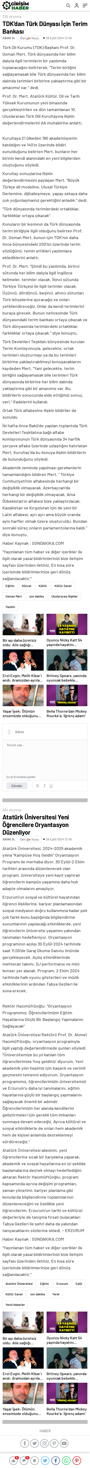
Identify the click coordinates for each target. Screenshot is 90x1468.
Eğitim (10, 586)
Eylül (79, 1284)
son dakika (36, 596)
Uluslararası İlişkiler (64, 596)
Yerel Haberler (15, 1305)
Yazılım (10, 607)
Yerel (55, 1294)
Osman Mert (14, 596)
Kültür (43, 586)
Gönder (17, 786)
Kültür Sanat (63, 586)
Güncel (26, 586)
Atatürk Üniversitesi (19, 1284)
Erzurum (62, 1284)
